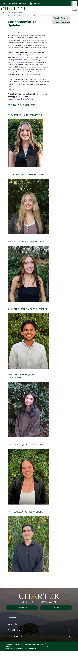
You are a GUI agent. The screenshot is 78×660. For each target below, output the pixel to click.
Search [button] (5, 3)
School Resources (15, 630)
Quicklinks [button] (23, 3)
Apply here (11, 89)
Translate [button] (13, 3)
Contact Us (12, 617)
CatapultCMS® (20, 648)
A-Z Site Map (49, 648)
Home (10, 16)
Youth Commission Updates (62, 22)
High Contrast (49, 646)
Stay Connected (15, 636)
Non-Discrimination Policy (52, 644)
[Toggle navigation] (74, 10)
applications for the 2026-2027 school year (28, 60)
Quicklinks (12, 624)
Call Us (55, 608)
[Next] (73, 3)
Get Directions (21, 608)
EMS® (27, 648)
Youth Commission (20, 16)
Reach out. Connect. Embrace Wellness (20, 99)
